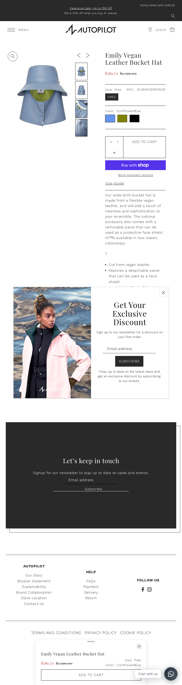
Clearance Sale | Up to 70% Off (91, 8)
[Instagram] (149, 589)
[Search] (172, 16)
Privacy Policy (101, 632)
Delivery (91, 592)
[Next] (87, 55)
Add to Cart (144, 142)
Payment (91, 587)
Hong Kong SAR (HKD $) (157, 5)
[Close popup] (163, 292)
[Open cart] (150, 30)
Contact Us (34, 604)
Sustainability (34, 587)
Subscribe (93, 489)
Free (112, 97)
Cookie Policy (135, 632)
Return (91, 598)
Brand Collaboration (34, 592)
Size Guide (114, 183)
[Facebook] (143, 589)
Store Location (34, 598)
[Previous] (78, 55)
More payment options (135, 175)
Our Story (34, 575)
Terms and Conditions (56, 632)
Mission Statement (34, 581)
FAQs (91, 581)
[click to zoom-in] (13, 56)
